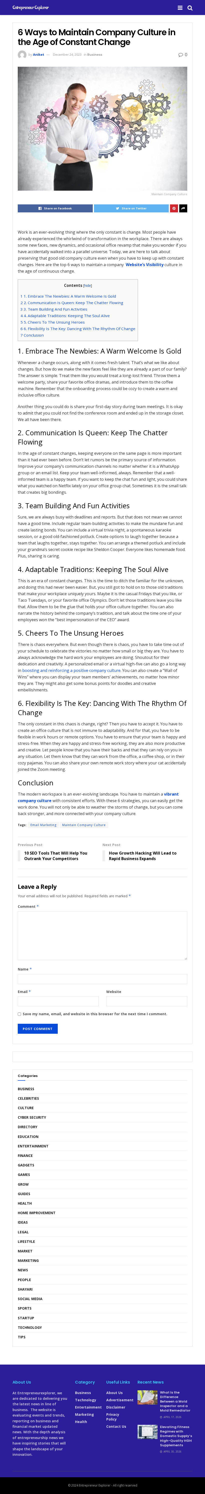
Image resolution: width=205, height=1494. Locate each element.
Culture (26, 1107)
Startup (26, 1318)
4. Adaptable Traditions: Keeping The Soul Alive (65, 315)
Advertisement (120, 1400)
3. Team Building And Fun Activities (53, 309)
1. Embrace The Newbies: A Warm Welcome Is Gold (68, 296)
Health (25, 1203)
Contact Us (116, 1426)
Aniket (38, 54)
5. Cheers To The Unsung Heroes (52, 322)
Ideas (23, 1222)
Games (24, 1174)
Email (24, 991)
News (23, 1270)
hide (87, 285)
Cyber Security (32, 1117)
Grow (23, 1184)
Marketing (28, 1260)
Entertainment (33, 1146)
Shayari (25, 1289)
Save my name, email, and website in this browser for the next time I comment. (95, 1013)
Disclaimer (115, 1407)
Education (28, 1136)
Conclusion (32, 335)
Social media (30, 1298)
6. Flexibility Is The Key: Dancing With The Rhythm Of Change (77, 328)
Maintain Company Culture (84, 825)
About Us (114, 1392)
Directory (27, 1126)
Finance (25, 1155)
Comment (28, 906)
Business (94, 54)
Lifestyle (26, 1241)
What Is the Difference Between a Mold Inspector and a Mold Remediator (175, 1401)
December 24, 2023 (67, 54)
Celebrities (28, 1098)
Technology (30, 1327)
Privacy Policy (112, 1417)
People (24, 1279)
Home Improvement (37, 1212)
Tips (22, 1337)
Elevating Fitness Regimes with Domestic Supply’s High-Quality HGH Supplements (176, 1436)
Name (25, 969)
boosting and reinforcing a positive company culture (71, 670)
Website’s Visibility (145, 264)
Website (113, 991)
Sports (25, 1308)
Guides (24, 1193)
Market (25, 1251)
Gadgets (26, 1165)
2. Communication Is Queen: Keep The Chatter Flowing (71, 302)
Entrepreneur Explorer (30, 7)
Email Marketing (43, 825)
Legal (23, 1232)
